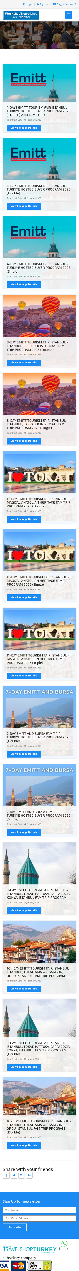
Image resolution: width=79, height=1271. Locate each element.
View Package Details (24, 127)
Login (29, 4)
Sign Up (44, 4)
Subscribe (14, 1227)
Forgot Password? (66, 4)
